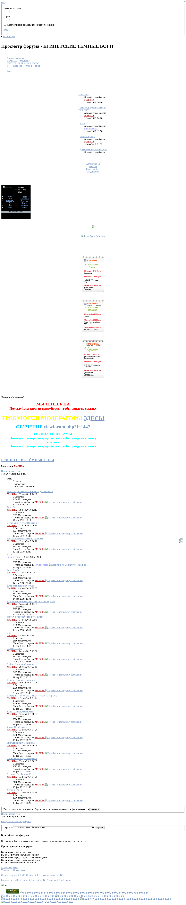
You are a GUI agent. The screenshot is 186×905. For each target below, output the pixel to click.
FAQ (9, 71)
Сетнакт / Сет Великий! (19, 774)
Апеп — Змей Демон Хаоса (20, 711)
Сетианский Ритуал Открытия (22, 523)
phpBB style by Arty (63, 880)
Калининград (93, 164)
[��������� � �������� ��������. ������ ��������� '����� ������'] (84, 892)
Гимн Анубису (87, 131)
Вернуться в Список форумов (16, 821)
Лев (10, 205)
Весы (25, 197)
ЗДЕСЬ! (94, 418)
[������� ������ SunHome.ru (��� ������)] (89, 896)
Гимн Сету (12, 507)
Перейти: (8, 827)
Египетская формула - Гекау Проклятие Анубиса (31, 601)
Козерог (25, 203)
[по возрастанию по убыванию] (86, 809)
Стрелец (24, 201)
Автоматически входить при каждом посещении (30, 25)
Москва (93, 166)
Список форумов (15, 58)
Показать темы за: (12, 809)
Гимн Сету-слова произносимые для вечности (30, 491)
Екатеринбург (93, 169)
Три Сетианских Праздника (21, 743)
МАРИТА (89, 94)
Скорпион (24, 199)
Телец (10, 198)
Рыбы (24, 208)
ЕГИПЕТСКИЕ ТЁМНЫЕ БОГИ (23, 66)
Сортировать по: (43, 809)
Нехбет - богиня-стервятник (21, 680)
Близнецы (10, 201)
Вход (5, 30)
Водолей (24, 205)
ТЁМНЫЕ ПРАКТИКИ (18, 60)
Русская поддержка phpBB (50, 875)
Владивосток (93, 171)
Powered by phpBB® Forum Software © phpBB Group (27, 880)
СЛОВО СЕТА (14, 648)
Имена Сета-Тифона (17, 727)
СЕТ (9, 633)
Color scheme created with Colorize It (18, 875)
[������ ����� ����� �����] (27, 896)
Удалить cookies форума (13, 870)
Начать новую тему (10, 471)
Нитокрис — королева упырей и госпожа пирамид (32, 695)
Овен (10, 196)
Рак (10, 203)
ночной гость (91, 123)
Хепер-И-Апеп (14, 790)
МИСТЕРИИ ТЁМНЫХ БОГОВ (23, 63)
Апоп (82, 118)
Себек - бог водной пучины (20, 664)
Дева (10, 207)
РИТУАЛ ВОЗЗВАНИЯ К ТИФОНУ (25, 538)
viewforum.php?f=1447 (67, 426)
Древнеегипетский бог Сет (93, 144)
